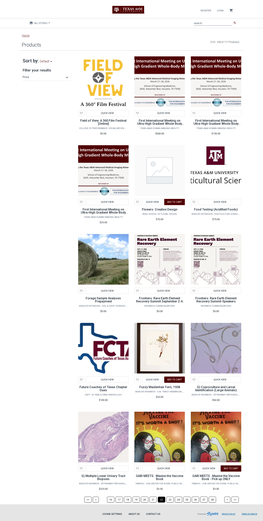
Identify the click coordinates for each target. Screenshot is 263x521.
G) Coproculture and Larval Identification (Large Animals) (216, 388)
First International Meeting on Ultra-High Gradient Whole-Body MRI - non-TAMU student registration (103, 214)
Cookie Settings (112, 514)
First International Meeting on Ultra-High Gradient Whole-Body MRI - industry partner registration (159, 124)
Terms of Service (249, 514)
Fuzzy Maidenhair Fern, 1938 (159, 387)
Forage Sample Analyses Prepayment (103, 299)
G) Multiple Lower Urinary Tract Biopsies (103, 477)
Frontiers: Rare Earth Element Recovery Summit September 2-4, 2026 (159, 301)
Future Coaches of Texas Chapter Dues (103, 388)
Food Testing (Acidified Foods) (216, 209)
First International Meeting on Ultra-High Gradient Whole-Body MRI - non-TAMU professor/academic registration (216, 125)
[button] (46, 77)
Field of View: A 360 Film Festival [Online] (103, 122)
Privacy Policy (228, 514)
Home (25, 35)
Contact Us (153, 514)
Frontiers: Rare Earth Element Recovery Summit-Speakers (216, 299)
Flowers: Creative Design (159, 209)
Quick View (107, 113)
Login (220, 10)
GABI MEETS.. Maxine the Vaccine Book (159, 477)
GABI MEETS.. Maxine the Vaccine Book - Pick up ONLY (216, 477)
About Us (134, 514)
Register (206, 10)
